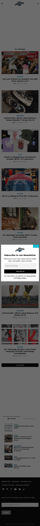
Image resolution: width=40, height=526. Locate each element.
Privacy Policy (21, 278)
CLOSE (36, 246)
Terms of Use (31, 276)
